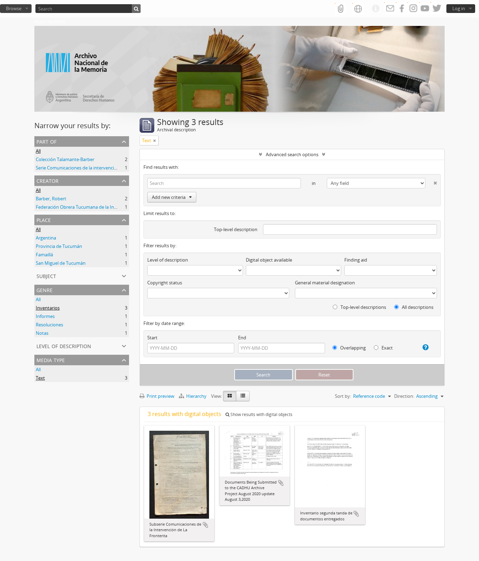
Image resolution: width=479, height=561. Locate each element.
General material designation (325, 282)
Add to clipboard (205, 524)
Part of (46, 141)
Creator (47, 180)
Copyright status (164, 282)
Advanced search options (292, 154)
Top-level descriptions (362, 307)
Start (152, 337)
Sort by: (343, 396)
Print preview (160, 396)
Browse (13, 8)
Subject (46, 275)
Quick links (375, 9)
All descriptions (417, 307)
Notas (42, 333)
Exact (386, 348)
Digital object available (269, 260)
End (242, 337)
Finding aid (355, 260)
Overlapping (352, 348)
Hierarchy (196, 396)
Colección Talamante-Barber (65, 159)
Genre (44, 289)
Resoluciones (49, 324)
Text (40, 378)
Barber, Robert (51, 198)
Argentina (46, 238)
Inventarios (48, 308)
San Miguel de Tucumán (61, 263)
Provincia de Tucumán (59, 246)
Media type (50, 359)
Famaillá (44, 254)
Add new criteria (168, 197)
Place (43, 219)
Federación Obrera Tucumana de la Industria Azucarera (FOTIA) (101, 207)
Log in (458, 8)
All (38, 151)
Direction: (404, 396)
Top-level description (235, 229)
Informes (45, 316)
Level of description (63, 345)
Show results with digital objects (260, 414)
